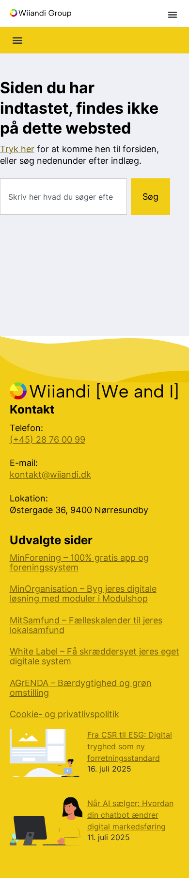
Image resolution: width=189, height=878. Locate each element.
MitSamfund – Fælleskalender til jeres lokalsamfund (86, 625)
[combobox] (63, 196)
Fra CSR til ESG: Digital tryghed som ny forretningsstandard (129, 746)
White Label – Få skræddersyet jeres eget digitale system (94, 656)
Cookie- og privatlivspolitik (64, 714)
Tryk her (17, 149)
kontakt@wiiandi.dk (50, 474)
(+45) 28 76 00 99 (47, 439)
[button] (172, 14)
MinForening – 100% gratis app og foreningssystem (79, 562)
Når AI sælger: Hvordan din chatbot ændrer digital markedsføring (130, 814)
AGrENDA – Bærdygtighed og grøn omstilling (81, 688)
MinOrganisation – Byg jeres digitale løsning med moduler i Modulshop (83, 593)
